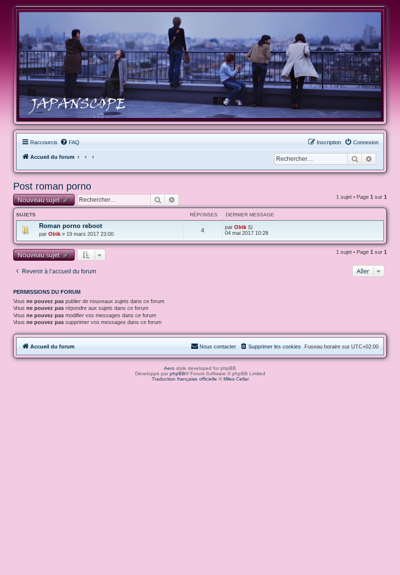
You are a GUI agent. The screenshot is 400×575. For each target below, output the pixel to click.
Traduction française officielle (184, 379)
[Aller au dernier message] (251, 227)
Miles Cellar (236, 379)
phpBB (177, 373)
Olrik (54, 234)
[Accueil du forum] (200, 65)
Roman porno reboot (70, 226)
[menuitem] (70, 142)
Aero (169, 368)
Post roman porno (52, 186)
